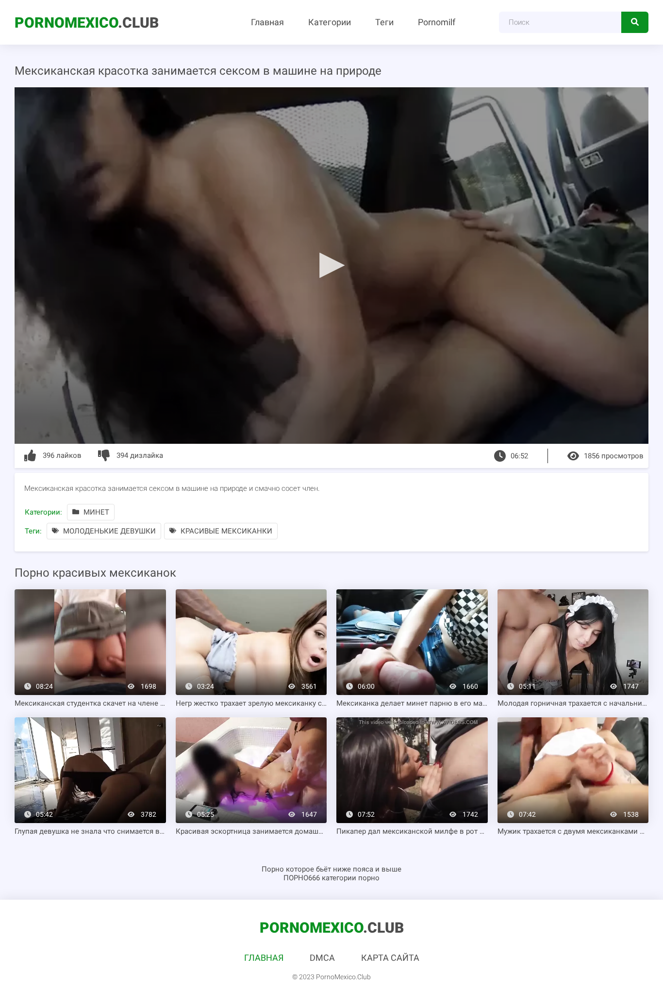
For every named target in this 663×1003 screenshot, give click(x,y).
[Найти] (634, 22)
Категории (329, 22)
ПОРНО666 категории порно (331, 878)
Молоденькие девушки (108, 531)
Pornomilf (436, 22)
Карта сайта (390, 958)
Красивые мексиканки (225, 531)
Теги (384, 22)
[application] (331, 265)
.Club (87, 22)
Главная (267, 22)
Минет (95, 512)
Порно (273, 869)
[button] (331, 264)
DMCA (322, 958)
